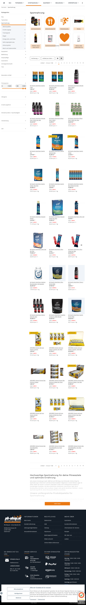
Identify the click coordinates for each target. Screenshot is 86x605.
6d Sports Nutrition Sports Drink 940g (75, 316)
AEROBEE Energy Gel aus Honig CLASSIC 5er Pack (56, 348)
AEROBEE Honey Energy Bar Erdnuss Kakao (38, 381)
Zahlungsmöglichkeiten (30, 528)
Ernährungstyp (50, 29)
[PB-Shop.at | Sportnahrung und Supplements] (4, 3)
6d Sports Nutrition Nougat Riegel (37, 217)
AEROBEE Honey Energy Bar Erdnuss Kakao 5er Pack (57, 381)
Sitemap (46, 528)
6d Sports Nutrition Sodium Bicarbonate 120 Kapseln (37, 283)
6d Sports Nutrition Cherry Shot (75, 283)
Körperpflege (5, 57)
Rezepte (66, 531)
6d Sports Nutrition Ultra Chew (56, 250)
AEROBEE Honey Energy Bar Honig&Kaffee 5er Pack (57, 447)
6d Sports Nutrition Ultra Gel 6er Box (38, 250)
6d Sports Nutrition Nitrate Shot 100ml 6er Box (37, 119)
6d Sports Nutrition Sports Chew (75, 152)
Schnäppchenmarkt (6, 64)
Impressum (33, 599)
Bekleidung (4, 54)
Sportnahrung (5, 23)
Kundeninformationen (70, 524)
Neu (2, 17)
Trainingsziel (64, 29)
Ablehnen (18, 597)
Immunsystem (64, 45)
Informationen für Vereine (71, 528)
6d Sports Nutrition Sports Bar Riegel (56, 184)
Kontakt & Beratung (29, 524)
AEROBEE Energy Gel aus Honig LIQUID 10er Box (75, 414)
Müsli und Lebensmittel (9, 48)
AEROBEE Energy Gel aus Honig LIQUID (37, 414)
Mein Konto (27, 520)
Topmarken (4, 20)
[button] (81, 3)
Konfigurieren (18, 593)
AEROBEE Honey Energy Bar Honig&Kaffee (38, 447)
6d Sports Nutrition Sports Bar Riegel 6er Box (75, 184)
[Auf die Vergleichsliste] (77, 71)
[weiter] (83, 62)
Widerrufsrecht (48, 539)
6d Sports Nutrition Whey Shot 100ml (56, 119)
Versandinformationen (30, 531)
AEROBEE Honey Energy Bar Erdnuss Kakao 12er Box (76, 381)
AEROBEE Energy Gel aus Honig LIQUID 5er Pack (56, 414)
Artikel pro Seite (47, 58)
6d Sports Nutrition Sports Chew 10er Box (37, 184)
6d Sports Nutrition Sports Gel (37, 152)
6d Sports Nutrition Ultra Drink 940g (56, 283)
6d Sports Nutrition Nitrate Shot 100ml (75, 86)
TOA (2, 67)
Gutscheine (4, 60)
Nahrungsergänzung (52, 45)
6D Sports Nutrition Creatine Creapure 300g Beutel (57, 316)
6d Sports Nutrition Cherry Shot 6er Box (37, 316)
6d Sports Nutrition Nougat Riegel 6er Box (56, 217)
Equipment (4, 51)
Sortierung (34, 58)
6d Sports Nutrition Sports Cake (37, 86)
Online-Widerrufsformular (51, 542)
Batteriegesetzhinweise (50, 535)
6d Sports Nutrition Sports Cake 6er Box (56, 86)
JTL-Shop (77, 603)
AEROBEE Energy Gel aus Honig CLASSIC (37, 348)
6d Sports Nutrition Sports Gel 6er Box (56, 152)
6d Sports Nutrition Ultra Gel (76, 217)
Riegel (79, 29)
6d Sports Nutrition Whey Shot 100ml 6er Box (75, 119)
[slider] (25, 88)
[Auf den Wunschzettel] (82, 71)
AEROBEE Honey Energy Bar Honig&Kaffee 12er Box (76, 447)
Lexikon (66, 539)
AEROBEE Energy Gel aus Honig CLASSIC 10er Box (75, 348)
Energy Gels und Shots (9, 39)
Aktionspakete (35, 29)
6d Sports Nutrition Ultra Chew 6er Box (75, 250)
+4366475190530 (14, 566)
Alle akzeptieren (18, 589)
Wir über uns (68, 535)
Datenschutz (41, 599)
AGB (45, 524)
